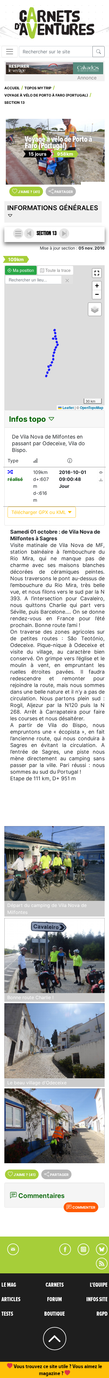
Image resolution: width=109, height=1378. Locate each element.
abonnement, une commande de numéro (59, 1366)
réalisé (15, 479)
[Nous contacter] (10, 1253)
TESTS (7, 1314)
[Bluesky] (99, 1253)
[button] (96, 273)
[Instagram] (81, 1253)
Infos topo (28, 419)
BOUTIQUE (54, 1314)
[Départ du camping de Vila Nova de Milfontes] (54, 863)
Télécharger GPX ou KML (39, 512)
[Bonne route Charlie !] (54, 955)
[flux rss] (99, 1267)
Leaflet (68, 407)
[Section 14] (64, 233)
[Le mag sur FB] (62, 1253)
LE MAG (8, 1285)
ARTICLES (10, 1299)
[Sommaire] (18, 233)
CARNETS (55, 1285)
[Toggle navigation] (9, 51)
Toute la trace (57, 270)
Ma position (23, 270)
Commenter (83, 1207)
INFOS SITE (97, 1299)
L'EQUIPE (99, 1285)
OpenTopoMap (91, 407)
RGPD (102, 1314)
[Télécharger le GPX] (100, 480)
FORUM (54, 1299)
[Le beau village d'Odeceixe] (54, 1040)
